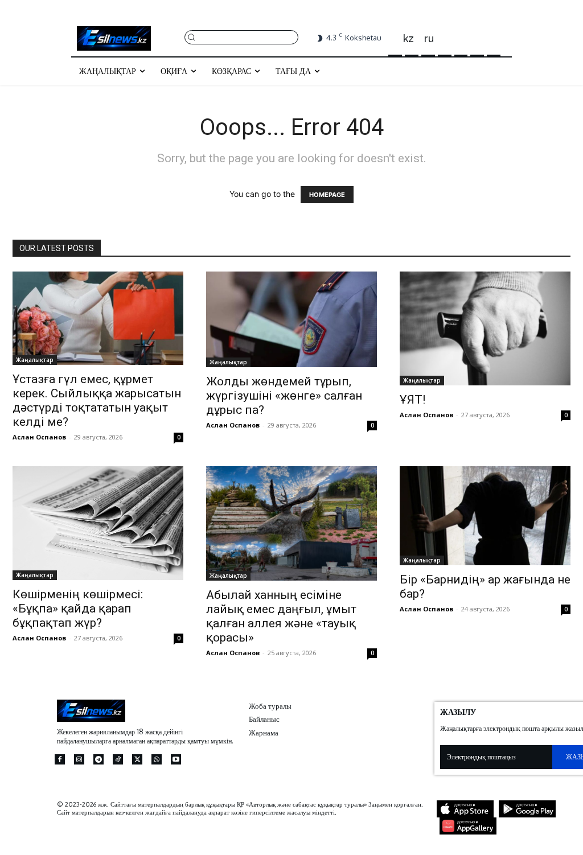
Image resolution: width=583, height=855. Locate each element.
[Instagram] (79, 759)
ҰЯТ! (412, 399)
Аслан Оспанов (39, 437)
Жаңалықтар (35, 360)
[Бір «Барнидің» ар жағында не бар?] (485, 515)
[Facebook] (60, 759)
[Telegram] (98, 759)
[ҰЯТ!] (485, 328)
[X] (137, 759)
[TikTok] (118, 759)
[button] (241, 37)
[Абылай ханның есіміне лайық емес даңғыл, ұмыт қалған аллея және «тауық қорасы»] (291, 523)
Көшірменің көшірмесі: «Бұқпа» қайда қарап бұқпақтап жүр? (78, 608)
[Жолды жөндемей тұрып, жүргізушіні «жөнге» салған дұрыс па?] (291, 319)
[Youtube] (176, 759)
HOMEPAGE (327, 195)
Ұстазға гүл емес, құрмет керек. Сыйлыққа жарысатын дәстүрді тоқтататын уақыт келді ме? (97, 400)
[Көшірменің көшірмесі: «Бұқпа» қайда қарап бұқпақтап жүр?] (98, 523)
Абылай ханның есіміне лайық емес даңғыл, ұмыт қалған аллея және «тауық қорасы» (281, 616)
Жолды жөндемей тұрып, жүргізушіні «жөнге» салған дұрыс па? (284, 396)
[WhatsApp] (156, 759)
